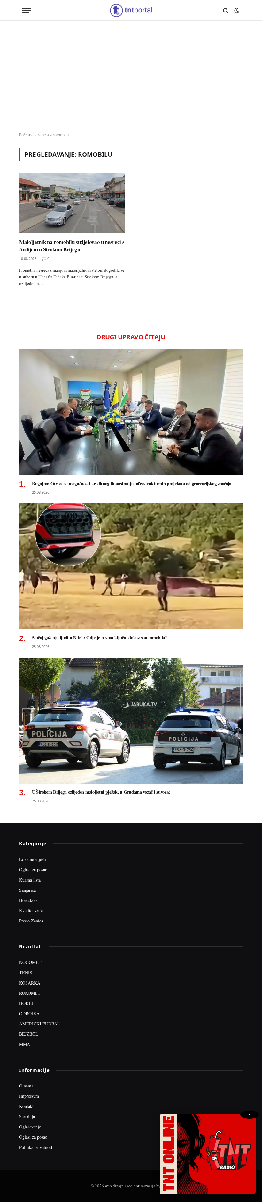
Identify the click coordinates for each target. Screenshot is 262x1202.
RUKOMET (30, 993)
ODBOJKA (29, 1013)
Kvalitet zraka (31, 910)
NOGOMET (30, 962)
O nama (26, 1086)
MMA (24, 1044)
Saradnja (27, 1116)
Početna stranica (34, 135)
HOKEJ (26, 1003)
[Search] (226, 10)
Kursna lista (30, 880)
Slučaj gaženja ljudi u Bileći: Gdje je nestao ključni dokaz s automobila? (99, 638)
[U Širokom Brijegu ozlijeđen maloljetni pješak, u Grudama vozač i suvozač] (131, 721)
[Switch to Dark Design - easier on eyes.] (236, 10)
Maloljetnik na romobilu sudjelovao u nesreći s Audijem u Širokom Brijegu (71, 245)
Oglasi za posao (33, 869)
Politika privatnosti (36, 1147)
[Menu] (26, 10)
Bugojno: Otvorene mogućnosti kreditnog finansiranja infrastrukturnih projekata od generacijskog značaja (131, 483)
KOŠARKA (29, 983)
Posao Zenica (31, 921)
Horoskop (28, 900)
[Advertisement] (131, 77)
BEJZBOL (28, 1034)
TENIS (25, 972)
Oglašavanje (30, 1127)
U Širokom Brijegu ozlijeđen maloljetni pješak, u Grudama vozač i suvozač (101, 792)
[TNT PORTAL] (131, 10)
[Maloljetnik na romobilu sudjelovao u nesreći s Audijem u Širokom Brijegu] (72, 203)
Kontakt (26, 1106)
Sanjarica (27, 890)
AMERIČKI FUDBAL (39, 1024)
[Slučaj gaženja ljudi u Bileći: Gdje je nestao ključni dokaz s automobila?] (131, 566)
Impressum (29, 1096)
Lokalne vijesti (32, 859)
